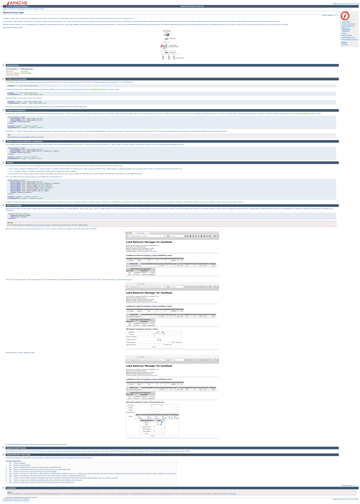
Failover (344, 33)
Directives (341, 3)
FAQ (346, 3)
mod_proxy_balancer (13, 73)
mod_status (89, 208)
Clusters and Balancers (348, 26)
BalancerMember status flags (350, 39)
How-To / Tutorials (39, 8)
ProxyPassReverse (94, 89)
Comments (345, 44)
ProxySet (160, 131)
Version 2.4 (30, 8)
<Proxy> (292, 113)
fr (338, 15)
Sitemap (356, 3)
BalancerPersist (54, 444)
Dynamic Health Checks (348, 37)
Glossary (350, 3)
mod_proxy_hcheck (12, 75)
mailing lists (232, 493)
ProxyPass (24, 71)
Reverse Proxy (346, 21)
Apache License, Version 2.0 (21, 500)
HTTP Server (12, 8)
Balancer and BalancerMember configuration (346, 29)
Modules (335, 3)
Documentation (21, 8)
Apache (5, 8)
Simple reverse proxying (348, 23)
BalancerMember (26, 73)
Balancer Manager (347, 35)
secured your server (44, 225)
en (335, 15)
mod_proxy (9, 71)
